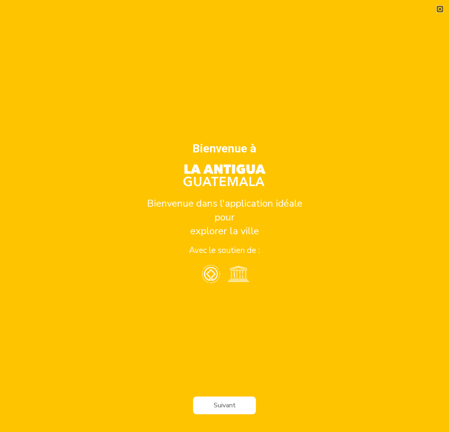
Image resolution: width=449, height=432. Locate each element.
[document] (224, 216)
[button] (439, 9)
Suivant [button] (225, 405)
